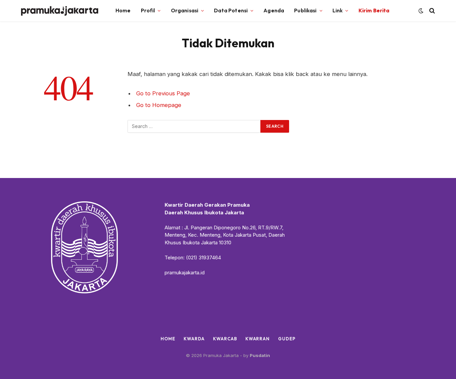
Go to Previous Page (163, 93)
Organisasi (185, 10)
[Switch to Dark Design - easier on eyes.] (421, 10)
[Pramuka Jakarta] (60, 11)
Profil (148, 10)
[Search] (431, 10)
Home (123, 10)
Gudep (286, 338)
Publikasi (305, 10)
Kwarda (194, 338)
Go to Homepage (158, 105)
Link (337, 10)
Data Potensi (231, 10)
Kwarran (257, 338)
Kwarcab (225, 338)
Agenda (273, 10)
